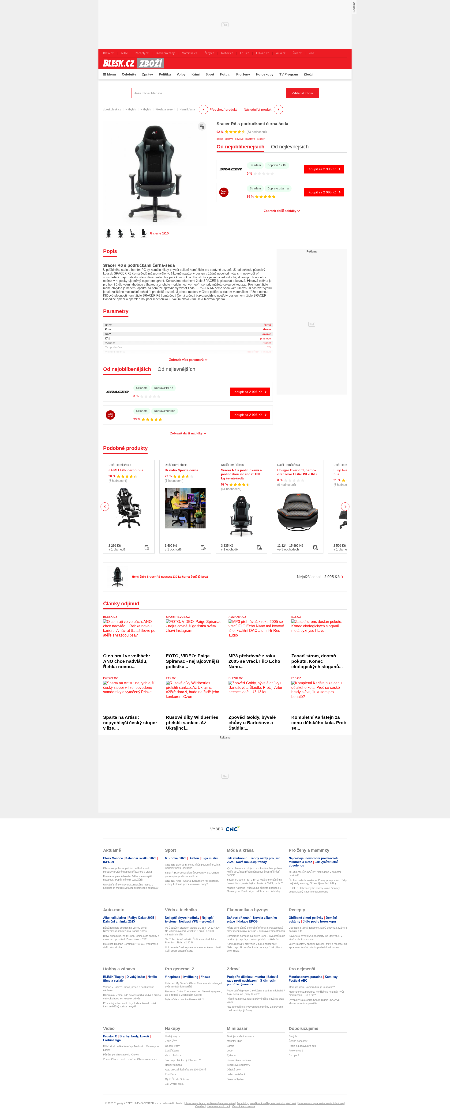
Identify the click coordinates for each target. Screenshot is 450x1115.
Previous (105, 507)
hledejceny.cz (172, 1036)
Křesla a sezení (165, 109)
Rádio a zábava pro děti (302, 1045)
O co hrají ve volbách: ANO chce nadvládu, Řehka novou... (126, 661)
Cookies (200, 1106)
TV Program (288, 74)
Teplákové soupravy (238, 1064)
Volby (181, 74)
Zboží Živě (171, 1041)
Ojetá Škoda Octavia (177, 1079)
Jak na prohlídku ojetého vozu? (183, 1060)
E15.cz (296, 616)
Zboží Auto (171, 1074)
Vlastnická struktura (243, 1106)
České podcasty (298, 1041)
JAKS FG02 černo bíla (126, 470)
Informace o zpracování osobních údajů (321, 1103)
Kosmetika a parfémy (239, 1060)
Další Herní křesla (120, 465)
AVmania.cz (237, 616)
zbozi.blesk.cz (112, 109)
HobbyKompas (173, 1064)
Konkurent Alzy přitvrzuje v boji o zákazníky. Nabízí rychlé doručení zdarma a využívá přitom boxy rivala (254, 947)
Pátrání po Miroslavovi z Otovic (121, 1054)
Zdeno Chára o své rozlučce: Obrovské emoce (130, 1059)
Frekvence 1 (296, 1050)
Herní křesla (187, 109)
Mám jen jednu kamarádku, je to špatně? (312, 987)
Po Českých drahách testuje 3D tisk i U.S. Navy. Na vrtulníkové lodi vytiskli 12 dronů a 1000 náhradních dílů (192, 931)
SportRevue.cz (178, 616)
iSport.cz (110, 678)
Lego (229, 1050)
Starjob (293, 1036)
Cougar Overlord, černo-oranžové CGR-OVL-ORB (297, 472)
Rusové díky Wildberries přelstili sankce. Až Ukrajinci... (192, 723)
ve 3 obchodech (288, 549)
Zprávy (147, 74)
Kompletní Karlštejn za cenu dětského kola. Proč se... (318, 723)
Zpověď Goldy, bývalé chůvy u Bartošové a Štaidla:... (252, 723)
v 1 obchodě (117, 549)
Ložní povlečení (236, 1074)
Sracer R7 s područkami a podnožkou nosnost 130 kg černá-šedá (241, 474)
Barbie (230, 1045)
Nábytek (130, 109)
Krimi (195, 74)
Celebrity (129, 74)
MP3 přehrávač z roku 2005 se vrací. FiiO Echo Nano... (254, 661)
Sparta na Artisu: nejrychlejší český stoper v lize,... (130, 723)
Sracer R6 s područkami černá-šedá (252, 123)
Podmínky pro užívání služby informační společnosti (266, 1103)
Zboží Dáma (172, 1050)
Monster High (234, 1041)
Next (345, 507)
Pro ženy (243, 74)
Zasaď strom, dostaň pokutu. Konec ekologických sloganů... (317, 661)
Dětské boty (234, 1069)
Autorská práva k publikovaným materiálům (210, 1103)
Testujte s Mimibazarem (240, 1036)
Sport (210, 74)
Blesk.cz (110, 616)
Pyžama (231, 1055)
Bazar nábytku (235, 1079)
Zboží (308, 74)
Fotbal (225, 74)
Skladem (255, 165)
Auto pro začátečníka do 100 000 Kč (185, 1069)
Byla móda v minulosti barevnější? (184, 999)
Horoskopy (265, 74)
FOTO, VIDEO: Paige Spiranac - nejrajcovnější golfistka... (192, 661)
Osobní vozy (172, 1045)
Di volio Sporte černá (181, 470)
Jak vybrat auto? (174, 1083)
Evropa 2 (294, 1055)
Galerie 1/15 (159, 233)
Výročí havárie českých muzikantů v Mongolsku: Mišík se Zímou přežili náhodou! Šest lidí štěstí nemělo (254, 871)
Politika (165, 74)
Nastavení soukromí (218, 1106)
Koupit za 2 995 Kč (322, 169)
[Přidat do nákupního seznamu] (202, 126)
